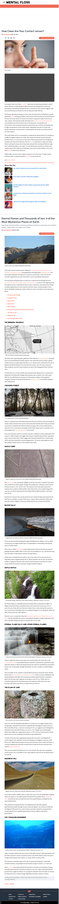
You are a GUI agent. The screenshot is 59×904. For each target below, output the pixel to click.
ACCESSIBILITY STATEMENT (35, 896)
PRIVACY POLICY (46, 894)
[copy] (14, 38)
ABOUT (10, 894)
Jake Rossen (6, 34)
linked (9, 150)
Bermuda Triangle (43, 358)
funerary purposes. (14, 746)
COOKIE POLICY (12, 896)
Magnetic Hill (11, 315)
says (31, 142)
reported (27, 156)
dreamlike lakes (45, 272)
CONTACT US (21, 894)
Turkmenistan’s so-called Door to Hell (23, 675)
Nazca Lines (11, 301)
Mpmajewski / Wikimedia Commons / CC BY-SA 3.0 (41, 657)
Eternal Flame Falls (10, 662)
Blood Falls (11, 304)
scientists (11, 867)
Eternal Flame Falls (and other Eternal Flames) (21, 309)
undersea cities (35, 379)
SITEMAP (45, 896)
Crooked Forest (12, 298)
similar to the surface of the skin (43, 121)
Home (6, 884)
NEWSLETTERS (32, 894)
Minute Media (26, 902)
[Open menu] (4, 2)
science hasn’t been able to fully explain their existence (20, 283)
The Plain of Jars (12, 312)
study (12, 116)
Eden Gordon (7, 230)
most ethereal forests (21, 430)
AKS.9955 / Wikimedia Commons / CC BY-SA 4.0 (31, 791)
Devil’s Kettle (11, 307)
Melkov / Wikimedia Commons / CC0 (35, 850)
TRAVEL (12, 884)
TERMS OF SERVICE (22, 896)
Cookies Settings (21, 898)
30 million (24, 104)
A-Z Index (11, 898)
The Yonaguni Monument (15, 318)
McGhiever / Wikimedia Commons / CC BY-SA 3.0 (38, 600)
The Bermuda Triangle (14, 295)
